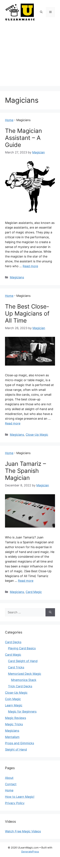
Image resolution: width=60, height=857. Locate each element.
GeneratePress (30, 851)
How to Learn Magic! (19, 796)
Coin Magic (13, 699)
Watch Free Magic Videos (23, 831)
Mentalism (12, 737)
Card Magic (34, 592)
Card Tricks (16, 667)
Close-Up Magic (37, 434)
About (9, 778)
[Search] (50, 612)
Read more (30, 266)
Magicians (17, 277)
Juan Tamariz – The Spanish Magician (25, 470)
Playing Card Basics (22, 648)
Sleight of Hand (16, 749)
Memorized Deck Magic (24, 673)
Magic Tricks (14, 724)
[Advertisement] (30, 56)
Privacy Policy (14, 803)
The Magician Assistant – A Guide (23, 137)
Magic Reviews (15, 718)
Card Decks (13, 642)
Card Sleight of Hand (23, 661)
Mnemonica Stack (23, 680)
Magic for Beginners (22, 711)
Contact (10, 784)
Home (9, 120)
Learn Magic (13, 705)
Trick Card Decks (20, 686)
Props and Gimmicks (19, 743)
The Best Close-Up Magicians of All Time (27, 313)
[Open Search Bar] (41, 12)
